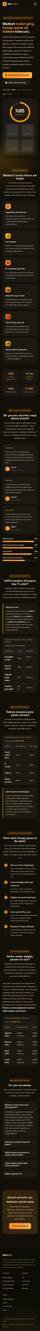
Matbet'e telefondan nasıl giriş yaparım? (16, 1106)
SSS (23, 1278)
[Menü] (35, 4)
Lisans (5, 1310)
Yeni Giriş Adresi (8, 1288)
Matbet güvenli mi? (13, 1174)
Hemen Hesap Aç (21, 1226)
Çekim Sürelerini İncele (17, 83)
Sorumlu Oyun (7, 1306)
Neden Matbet (7, 1278)
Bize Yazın (25, 1285)
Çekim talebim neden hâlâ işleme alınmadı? (16, 1164)
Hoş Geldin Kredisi (9, 1281)
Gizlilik (5, 1303)
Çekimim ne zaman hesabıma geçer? (17, 1143)
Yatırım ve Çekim (8, 1285)
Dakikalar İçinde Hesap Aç (18, 75)
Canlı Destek (26, 1281)
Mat (12, 3)
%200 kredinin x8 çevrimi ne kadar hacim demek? (17, 1153)
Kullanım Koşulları (8, 1299)
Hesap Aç (25, 1288)
